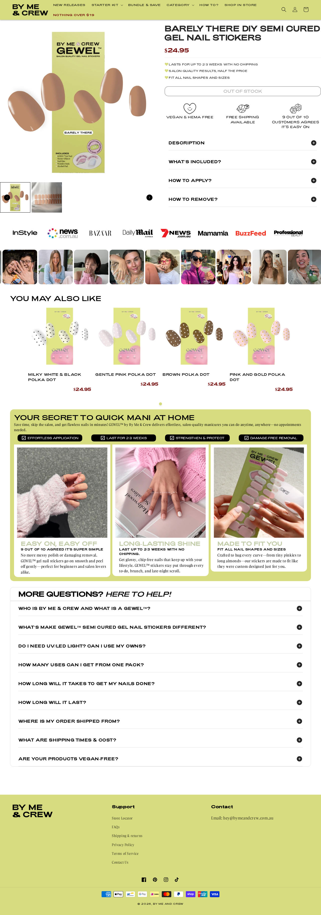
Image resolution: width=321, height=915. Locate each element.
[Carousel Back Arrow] (7, 198)
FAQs (116, 827)
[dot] (160, 403)
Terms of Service (125, 853)
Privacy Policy (123, 844)
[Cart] (305, 9)
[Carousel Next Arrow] (149, 198)
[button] (107, 5)
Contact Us (120, 862)
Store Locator (122, 818)
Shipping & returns (127, 835)
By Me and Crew (168, 903)
